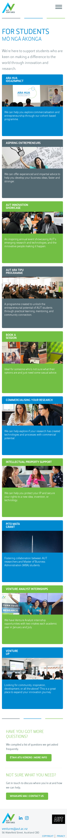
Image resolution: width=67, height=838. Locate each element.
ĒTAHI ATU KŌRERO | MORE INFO (28, 757)
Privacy (61, 836)
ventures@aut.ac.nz (14, 829)
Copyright (48, 836)
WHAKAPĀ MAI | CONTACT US (27, 796)
